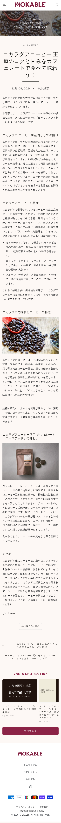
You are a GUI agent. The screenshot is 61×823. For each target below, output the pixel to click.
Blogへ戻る (33, 626)
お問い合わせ (30, 772)
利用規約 (44, 807)
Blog (33, 45)
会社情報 (30, 779)
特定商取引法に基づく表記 (32, 811)
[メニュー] (4, 4)
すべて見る (30, 731)
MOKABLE (24, 814)
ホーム (26, 45)
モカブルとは (30, 764)
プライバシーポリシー (26, 807)
